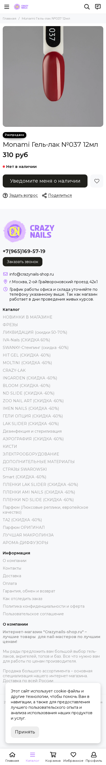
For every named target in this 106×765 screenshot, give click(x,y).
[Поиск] (87, 7)
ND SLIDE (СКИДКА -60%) (28, 393)
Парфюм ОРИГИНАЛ (24, 527)
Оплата (10, 583)
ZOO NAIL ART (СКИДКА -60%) (33, 400)
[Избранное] (96, 181)
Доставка (12, 575)
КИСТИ (10, 446)
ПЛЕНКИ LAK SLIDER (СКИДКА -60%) (40, 484)
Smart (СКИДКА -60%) (24, 476)
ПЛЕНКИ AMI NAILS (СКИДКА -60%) (39, 492)
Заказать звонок (22, 261)
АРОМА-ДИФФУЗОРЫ (25, 542)
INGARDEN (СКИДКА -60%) (30, 378)
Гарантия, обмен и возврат (29, 591)
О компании (14, 560)
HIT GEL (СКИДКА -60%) (27, 355)
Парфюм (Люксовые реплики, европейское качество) (45, 510)
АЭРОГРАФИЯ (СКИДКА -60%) (33, 438)
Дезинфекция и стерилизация (32, 431)
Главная (9, 18)
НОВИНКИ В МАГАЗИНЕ (27, 317)
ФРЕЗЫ (10, 324)
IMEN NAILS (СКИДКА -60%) (31, 408)
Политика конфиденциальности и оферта (44, 606)
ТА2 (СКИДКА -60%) (22, 519)
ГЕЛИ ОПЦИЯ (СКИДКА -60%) (33, 416)
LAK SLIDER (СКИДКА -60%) (31, 423)
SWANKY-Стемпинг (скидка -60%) (35, 347)
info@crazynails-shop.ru (32, 274)
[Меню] (7, 7)
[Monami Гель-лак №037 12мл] (53, 76)
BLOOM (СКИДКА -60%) (26, 385)
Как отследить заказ (22, 598)
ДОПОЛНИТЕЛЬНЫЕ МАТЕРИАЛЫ (39, 461)
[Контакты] (97, 7)
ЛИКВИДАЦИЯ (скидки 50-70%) (35, 332)
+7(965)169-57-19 (24, 251)
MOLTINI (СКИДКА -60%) (27, 362)
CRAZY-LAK (14, 370)
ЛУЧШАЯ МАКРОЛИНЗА (28, 535)
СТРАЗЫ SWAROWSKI (25, 469)
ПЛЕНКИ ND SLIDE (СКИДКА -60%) (38, 499)
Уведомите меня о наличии (45, 181)
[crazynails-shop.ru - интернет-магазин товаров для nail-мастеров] (21, 7)
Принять (25, 732)
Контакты (12, 568)
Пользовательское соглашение (33, 613)
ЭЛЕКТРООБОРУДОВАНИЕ (31, 454)
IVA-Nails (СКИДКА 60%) (26, 340)
